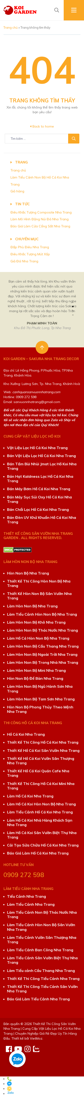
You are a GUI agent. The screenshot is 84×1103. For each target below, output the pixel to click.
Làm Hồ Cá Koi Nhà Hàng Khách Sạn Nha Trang (39, 822)
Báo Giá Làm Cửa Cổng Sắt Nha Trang (40, 226)
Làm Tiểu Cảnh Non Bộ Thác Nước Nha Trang (42, 914)
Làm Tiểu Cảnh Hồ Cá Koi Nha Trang (40, 812)
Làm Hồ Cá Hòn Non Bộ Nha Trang (38, 638)
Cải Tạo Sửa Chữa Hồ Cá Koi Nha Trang (43, 845)
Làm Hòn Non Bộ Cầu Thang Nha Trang (43, 646)
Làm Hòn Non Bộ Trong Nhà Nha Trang (42, 662)
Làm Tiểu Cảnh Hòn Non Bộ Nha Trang (42, 614)
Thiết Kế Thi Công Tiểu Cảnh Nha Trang (43, 978)
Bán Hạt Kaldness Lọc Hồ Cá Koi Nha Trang (40, 478)
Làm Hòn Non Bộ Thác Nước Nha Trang (42, 630)
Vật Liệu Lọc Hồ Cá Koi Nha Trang (37, 447)
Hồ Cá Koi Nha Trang (26, 734)
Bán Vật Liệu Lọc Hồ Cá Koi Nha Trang (41, 455)
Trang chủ (11, 27)
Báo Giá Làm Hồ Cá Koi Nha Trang (38, 853)
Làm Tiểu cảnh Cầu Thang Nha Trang (41, 970)
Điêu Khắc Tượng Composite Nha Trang (41, 212)
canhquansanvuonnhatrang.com (36, 392)
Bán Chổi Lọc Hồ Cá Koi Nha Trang (38, 509)
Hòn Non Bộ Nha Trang (28, 573)
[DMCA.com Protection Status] (18, 549)
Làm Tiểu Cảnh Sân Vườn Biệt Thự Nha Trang (42, 960)
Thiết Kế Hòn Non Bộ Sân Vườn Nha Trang (39, 595)
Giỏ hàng (17, 191)
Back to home (43, 126)
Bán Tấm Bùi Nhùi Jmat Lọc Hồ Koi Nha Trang (42, 466)
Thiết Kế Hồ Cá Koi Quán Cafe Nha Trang (38, 773)
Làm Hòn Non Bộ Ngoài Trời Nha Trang (42, 654)
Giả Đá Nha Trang (24, 261)
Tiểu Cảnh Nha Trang (26, 896)
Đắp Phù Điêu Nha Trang (29, 247)
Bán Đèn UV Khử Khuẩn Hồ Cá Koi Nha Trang (41, 519)
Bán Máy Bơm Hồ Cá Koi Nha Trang (38, 488)
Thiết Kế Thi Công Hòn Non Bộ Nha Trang (38, 583)
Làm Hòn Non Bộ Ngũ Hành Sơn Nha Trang (40, 688)
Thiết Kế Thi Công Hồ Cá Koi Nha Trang (42, 742)
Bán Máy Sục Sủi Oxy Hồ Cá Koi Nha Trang (39, 499)
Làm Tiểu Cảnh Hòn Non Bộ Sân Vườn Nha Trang (41, 927)
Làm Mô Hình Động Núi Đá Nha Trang (39, 219)
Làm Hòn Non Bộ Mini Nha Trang (36, 670)
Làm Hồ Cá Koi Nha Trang (30, 796)
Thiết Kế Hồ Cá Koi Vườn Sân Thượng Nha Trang (40, 760)
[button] (73, 302)
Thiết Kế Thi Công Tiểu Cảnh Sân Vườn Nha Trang (42, 988)
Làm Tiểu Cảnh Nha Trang (31, 904)
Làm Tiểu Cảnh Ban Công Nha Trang (40, 950)
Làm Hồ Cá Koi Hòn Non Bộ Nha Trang (41, 804)
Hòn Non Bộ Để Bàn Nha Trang (35, 678)
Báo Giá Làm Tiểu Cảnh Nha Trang (38, 999)
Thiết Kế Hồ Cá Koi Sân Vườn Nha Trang (43, 750)
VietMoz (36, 1038)
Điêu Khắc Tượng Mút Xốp (30, 254)
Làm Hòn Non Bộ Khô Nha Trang (36, 622)
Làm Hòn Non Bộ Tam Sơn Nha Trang (41, 699)
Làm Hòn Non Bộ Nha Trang (32, 606)
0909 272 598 (24, 875)
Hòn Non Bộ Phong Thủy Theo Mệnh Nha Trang (40, 709)
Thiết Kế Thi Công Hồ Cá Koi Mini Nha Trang (40, 785)
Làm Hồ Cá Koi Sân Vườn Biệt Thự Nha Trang (42, 834)
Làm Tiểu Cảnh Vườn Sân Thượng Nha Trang (41, 939)
